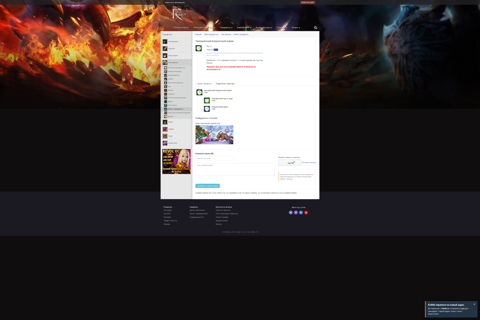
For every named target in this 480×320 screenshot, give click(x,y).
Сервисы (281, 27)
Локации (167, 217)
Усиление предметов (176, 67)
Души (170, 101)
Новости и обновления (175, 2)
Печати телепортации (177, 97)
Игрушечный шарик (220, 107)
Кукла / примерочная (199, 213)
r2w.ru (463, 308)
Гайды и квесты (170, 220)
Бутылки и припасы (175, 83)
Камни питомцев (174, 71)
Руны (170, 136)
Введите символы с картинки (289, 157)
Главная (198, 34)
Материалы (173, 62)
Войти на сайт (308, 2)
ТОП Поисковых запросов (227, 213)
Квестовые (172, 105)
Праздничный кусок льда (222, 98)
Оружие (171, 48)
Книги (170, 122)
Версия (219, 224)
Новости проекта (223, 210)
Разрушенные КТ (197, 217)
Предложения (222, 220)
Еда (169, 86)
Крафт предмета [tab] (204, 83)
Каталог (167, 213)
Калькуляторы (263, 27)
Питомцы (168, 210)
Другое (171, 116)
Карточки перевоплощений (179, 113)
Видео (295, 27)
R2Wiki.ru (227, 232)
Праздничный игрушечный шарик (218, 90)
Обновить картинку (309, 162)
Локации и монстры (204, 27)
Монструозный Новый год (208, 123)
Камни (170, 79)
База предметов (211, 34)
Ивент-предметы (175, 109)
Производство (174, 75)
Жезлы (170, 90)
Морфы (167, 224)
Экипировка (173, 41)
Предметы (225, 27)
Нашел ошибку (222, 217)
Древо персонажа (197, 210)
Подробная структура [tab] (225, 83)
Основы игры (180, 27)
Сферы (171, 129)
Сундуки (171, 94)
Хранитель (172, 143)
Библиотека (243, 27)
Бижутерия (173, 55)
